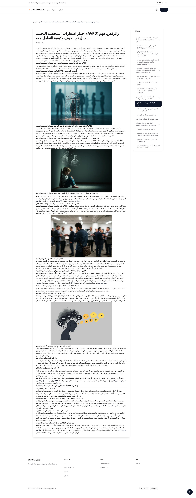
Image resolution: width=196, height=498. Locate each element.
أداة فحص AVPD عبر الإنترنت (71, 283)
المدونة (54, 10)
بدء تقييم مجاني (49, 60)
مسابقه (164, 10)
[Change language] (156, 9)
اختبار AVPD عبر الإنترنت (58, 201)
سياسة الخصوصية (105, 463)
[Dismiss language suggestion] (165, 3)
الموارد (61, 10)
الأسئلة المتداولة (69, 467)
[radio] (141, 488)
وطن (48, 10)
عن (65, 463)
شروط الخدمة (104, 467)
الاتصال (137, 463)
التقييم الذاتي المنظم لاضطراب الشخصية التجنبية (101, 406)
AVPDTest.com (34, 460)
